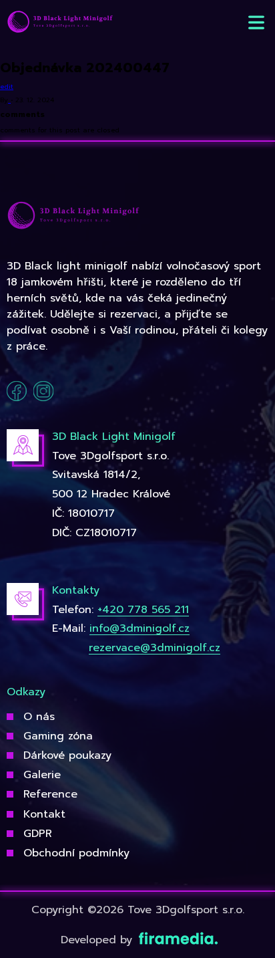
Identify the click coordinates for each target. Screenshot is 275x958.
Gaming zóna (58, 736)
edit (6, 87)
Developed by (98, 940)
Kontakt (44, 814)
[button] (256, 22)
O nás (39, 716)
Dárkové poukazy (67, 755)
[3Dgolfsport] (60, 22)
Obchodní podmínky (76, 853)
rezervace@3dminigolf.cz (154, 648)
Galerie (42, 774)
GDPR (37, 833)
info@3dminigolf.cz (139, 628)
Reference (50, 794)
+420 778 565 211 (143, 610)
